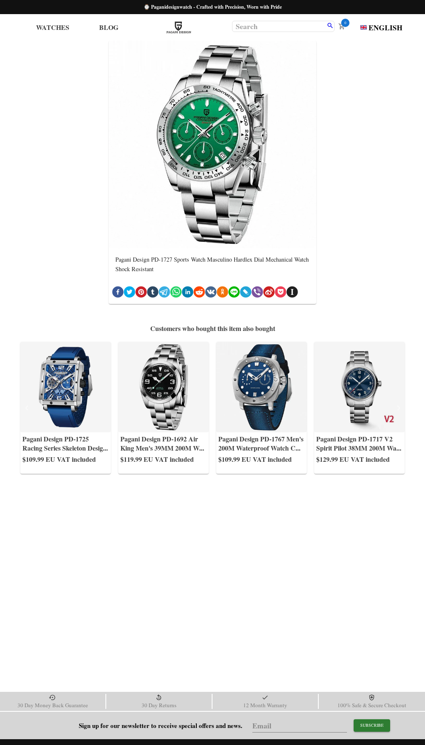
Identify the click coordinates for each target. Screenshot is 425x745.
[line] (234, 293)
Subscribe (371, 725)
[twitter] (129, 293)
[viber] (257, 293)
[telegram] (164, 293)
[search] (330, 26)
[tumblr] (153, 293)
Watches (52, 27)
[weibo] (269, 293)
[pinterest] (141, 293)
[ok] (222, 293)
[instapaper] (292, 293)
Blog (108, 27)
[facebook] (118, 293)
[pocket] (280, 293)
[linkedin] (187, 293)
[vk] (211, 293)
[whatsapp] (176, 293)
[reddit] (199, 293)
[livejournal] (246, 293)
